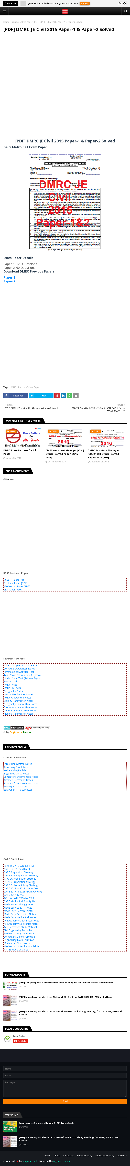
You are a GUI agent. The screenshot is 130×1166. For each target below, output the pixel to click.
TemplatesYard (29, 1161)
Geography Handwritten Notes (20, 704)
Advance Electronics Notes (18, 780)
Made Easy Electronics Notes (20, 914)
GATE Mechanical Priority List (20, 901)
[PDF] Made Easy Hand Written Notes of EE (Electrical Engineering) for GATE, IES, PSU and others (69, 1139)
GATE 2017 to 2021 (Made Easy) (21, 888)
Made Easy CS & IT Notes (18, 907)
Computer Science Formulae (19, 936)
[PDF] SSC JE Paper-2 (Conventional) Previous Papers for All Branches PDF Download (66, 982)
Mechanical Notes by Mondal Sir (21, 946)
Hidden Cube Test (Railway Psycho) (23, 678)
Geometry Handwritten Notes (20, 710)
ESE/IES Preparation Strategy (19, 881)
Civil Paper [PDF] (13, 589)
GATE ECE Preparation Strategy (21, 875)
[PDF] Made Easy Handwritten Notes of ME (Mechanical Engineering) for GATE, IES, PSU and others (70, 1013)
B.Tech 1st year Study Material (20, 665)
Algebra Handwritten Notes (19, 713)
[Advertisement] (65, 64)
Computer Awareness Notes (19, 668)
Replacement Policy (104, 1155)
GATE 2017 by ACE (14, 894)
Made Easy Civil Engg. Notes (19, 904)
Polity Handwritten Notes (17, 697)
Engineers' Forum (61, 1161)
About (57, 1155)
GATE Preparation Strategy (18, 872)
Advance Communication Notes (21, 783)
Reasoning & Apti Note (16, 767)
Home (6, 22)
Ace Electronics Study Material (20, 927)
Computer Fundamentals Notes (21, 776)
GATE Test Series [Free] (17, 869)
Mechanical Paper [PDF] (17, 586)
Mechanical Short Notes (17, 943)
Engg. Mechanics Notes (16, 773)
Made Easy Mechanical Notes (20, 917)
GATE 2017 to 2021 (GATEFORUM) (23, 891)
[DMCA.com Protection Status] (13, 729)
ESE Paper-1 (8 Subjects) (17, 786)
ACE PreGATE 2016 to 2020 (19, 898)
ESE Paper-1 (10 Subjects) (18, 789)
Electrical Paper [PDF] (15, 583)
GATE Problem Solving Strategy (21, 885)
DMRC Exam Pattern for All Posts (19, 452)
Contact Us (68, 1155)
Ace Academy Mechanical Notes (21, 920)
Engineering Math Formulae (19, 939)
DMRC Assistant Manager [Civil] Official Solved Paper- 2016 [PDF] (65, 454)
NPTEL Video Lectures (16, 949)
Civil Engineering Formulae (18, 930)
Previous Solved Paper (21, 22)
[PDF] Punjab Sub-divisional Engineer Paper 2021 (53, 3)
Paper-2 (9, 281)
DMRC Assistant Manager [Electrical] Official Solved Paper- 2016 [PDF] (103, 454)
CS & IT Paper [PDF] (15, 579)
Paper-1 (9, 277)
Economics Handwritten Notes (20, 707)
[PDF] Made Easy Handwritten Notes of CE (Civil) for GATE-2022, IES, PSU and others (65, 996)
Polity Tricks (10, 684)
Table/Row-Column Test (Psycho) (22, 675)
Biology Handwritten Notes (19, 700)
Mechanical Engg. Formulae (19, 933)
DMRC (13, 387)
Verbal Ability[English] (15, 770)
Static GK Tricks (12, 687)
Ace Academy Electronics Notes (21, 923)
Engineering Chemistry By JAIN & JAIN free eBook (46, 1122)
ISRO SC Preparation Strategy (20, 878)
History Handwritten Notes (18, 694)
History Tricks (11, 681)
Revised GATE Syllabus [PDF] (19, 865)
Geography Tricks (13, 691)
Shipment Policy (84, 1155)
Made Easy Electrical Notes (19, 910)
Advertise (122, 1155)
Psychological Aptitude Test (19, 671)
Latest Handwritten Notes (18, 763)
